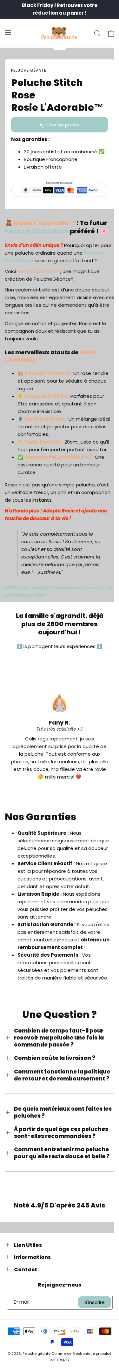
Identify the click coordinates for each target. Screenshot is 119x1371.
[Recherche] (97, 33)
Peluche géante (36, 1353)
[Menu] (8, 32)
